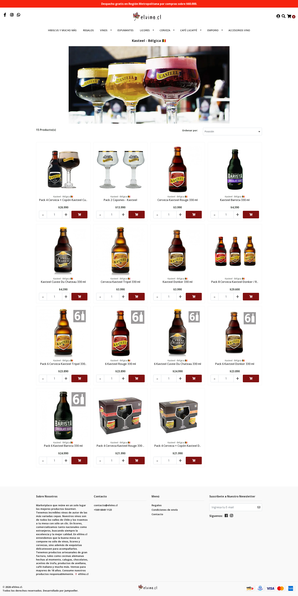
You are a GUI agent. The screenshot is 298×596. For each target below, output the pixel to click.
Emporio (212, 30)
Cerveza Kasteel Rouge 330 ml (177, 200)
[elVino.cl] (149, 16)
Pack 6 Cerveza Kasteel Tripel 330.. (63, 364)
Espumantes (125, 30)
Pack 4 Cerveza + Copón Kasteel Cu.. (63, 200)
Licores (145, 30)
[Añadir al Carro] (79, 214)
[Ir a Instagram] (11, 15)
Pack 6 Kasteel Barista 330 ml (63, 446)
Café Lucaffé (188, 30)
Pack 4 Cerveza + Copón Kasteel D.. (177, 446)
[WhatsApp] (18, 15)
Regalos (88, 30)
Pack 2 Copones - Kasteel (120, 200)
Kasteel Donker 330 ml (177, 282)
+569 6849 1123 (103, 509)
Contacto (157, 514)
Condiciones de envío (165, 509)
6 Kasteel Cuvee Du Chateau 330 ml (177, 364)
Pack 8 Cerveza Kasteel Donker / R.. (234, 282)
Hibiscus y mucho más (62, 30)
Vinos (103, 30)
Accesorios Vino (239, 30)
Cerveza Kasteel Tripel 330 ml (120, 282)
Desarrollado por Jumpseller (60, 590)
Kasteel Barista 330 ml (235, 200)
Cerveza (165, 30)
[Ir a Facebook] (5, 15)
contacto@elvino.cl (106, 505)
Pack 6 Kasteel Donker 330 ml (234, 364)
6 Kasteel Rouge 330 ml (120, 364)
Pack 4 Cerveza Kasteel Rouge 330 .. (120, 446)
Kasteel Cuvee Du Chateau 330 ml (63, 282)
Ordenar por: (190, 130)
